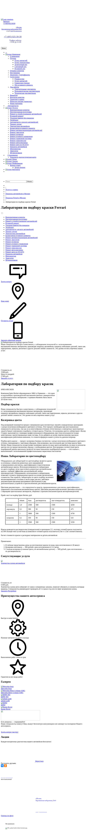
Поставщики (15, 73)
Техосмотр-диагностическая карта (23, 157)
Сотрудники (14, 77)
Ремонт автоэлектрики (19, 143)
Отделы (13, 58)
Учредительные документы (25, 89)
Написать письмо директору (21, 101)
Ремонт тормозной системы (20, 139)
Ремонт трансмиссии (18, 141)
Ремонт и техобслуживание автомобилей (26, 114)
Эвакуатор (14, 151)
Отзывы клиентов (17, 71)
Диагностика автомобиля (20, 126)
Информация (17, 163)
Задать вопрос (19, 167)
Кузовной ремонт (16, 116)
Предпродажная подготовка (21, 112)
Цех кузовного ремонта (23, 85)
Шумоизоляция (16, 153)
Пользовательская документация (27, 91)
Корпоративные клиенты (19, 110)
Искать (29, 181)
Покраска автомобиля (18, 147)
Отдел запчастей (20, 60)
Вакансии (14, 95)
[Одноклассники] (5, 765)
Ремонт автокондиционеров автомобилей (26, 130)
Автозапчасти (12, 106)
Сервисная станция (21, 83)
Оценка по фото (7, 816)
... (6, 52)
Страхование (12, 155)
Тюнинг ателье (16, 124)
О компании (14, 56)
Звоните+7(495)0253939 (9, 22)
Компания (16, 54)
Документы (14, 87)
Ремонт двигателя (17, 132)
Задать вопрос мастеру (9, 732)
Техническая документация (25, 93)
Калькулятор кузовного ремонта (22, 128)
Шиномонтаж (15, 149)
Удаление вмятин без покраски (22, 118)
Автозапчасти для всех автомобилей (24, 122)
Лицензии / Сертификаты (20, 75)
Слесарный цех (20, 67)
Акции (15, 161)
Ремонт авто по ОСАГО (19, 145)
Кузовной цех (19, 69)
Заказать (4, 591)
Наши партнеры (16, 103)
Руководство (19, 79)
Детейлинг (14, 120)
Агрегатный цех (20, 65)
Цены (14, 159)
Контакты (16, 169)
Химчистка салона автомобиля (13, 563)
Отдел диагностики (22, 62)
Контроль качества (17, 97)
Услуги (15, 108)
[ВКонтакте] (2, 765)
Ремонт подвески (16, 134)
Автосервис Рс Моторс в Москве (64, 771)
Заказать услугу (7, 378)
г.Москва (19, 27)
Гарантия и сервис (17, 99)
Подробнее (12, 591)
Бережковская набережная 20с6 (12, 29)
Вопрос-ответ (15, 165)
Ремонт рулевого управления (21, 136)
